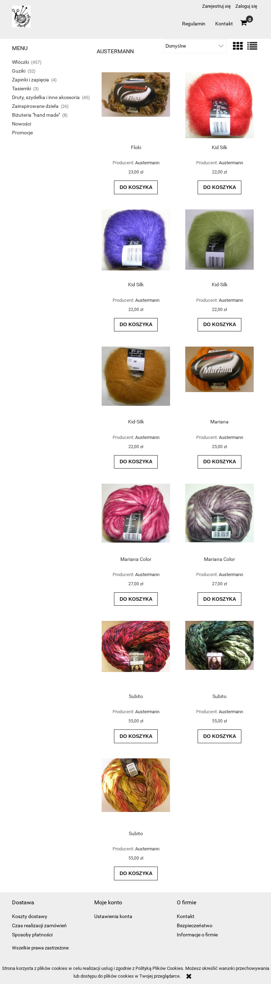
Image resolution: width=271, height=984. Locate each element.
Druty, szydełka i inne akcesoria (46, 97)
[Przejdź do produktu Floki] (136, 105)
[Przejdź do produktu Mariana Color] (136, 517)
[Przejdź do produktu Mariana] (219, 380)
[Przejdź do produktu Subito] (136, 654)
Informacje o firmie (197, 934)
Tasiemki (21, 88)
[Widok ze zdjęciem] (238, 46)
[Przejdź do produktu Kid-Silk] (219, 242)
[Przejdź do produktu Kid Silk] (219, 105)
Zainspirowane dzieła (35, 106)
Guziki (18, 71)
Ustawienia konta (113, 916)
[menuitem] (193, 23)
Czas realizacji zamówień (39, 925)
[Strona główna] (21, 19)
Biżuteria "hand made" (36, 115)
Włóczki (20, 62)
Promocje (22, 132)
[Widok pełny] (252, 46)
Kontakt (185, 916)
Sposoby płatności (32, 934)
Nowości (21, 124)
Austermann (147, 162)
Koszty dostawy (29, 916)
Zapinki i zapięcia (30, 79)
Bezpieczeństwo (194, 925)
